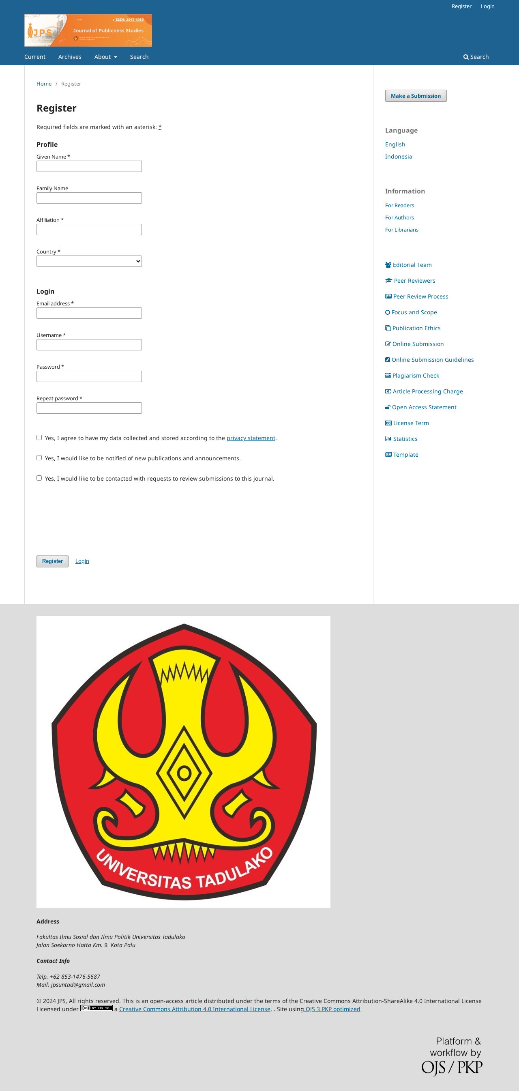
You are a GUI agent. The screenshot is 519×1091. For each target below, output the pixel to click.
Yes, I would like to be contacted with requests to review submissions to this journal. (159, 478)
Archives (69, 56)
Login (488, 6)
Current (34, 56)
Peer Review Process (420, 296)
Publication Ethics (416, 328)
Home (43, 83)
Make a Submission (416, 95)
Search (139, 56)
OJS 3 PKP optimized (332, 1009)
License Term (411, 423)
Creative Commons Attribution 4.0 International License (194, 1009)
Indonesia (398, 156)
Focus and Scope (414, 312)
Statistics (405, 438)
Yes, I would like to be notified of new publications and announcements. (142, 458)
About (103, 56)
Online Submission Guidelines (433, 359)
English (395, 144)
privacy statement (251, 438)
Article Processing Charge (428, 391)
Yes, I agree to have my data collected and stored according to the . (160, 438)
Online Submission (418, 344)
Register (462, 6)
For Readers (399, 205)
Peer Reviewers (414, 280)
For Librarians (401, 229)
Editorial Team (412, 264)
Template (405, 454)
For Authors (399, 217)
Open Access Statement (424, 407)
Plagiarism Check (415, 375)
